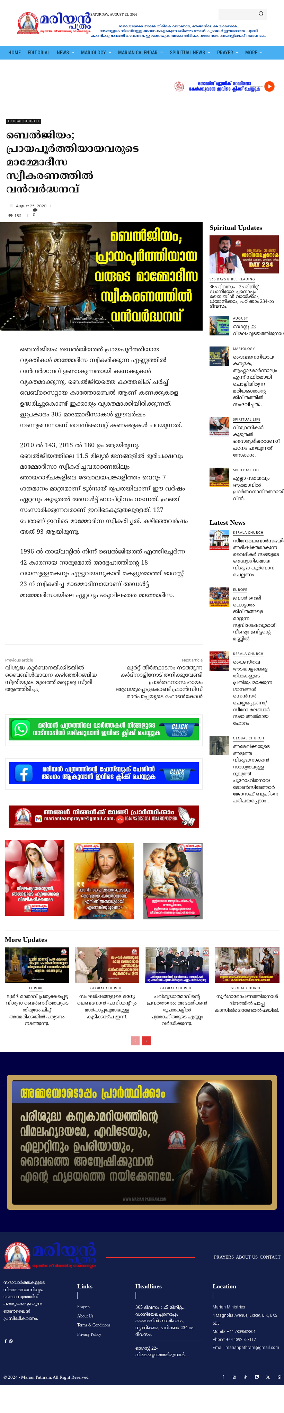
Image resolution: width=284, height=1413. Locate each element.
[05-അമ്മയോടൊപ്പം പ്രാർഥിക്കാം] (142, 1142)
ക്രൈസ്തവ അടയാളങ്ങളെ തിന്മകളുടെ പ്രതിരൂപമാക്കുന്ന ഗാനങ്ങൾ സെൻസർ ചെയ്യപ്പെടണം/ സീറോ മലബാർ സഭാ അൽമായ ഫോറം (252, 692)
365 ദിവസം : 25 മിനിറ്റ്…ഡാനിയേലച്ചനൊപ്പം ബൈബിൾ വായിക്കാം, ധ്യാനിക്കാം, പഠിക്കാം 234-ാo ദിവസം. (242, 296)
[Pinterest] (83, 629)
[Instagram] (234, 1378)
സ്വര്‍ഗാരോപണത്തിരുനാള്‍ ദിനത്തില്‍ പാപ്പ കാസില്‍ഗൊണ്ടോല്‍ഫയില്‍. (247, 1003)
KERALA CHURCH (248, 532)
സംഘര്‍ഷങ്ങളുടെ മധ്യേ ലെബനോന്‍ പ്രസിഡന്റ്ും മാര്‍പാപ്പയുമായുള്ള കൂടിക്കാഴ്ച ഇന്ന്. (107, 1007)
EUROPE (240, 590)
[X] (67, 629)
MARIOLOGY (244, 349)
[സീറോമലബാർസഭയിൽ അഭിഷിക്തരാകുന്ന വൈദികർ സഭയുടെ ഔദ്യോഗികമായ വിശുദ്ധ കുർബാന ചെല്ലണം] (219, 540)
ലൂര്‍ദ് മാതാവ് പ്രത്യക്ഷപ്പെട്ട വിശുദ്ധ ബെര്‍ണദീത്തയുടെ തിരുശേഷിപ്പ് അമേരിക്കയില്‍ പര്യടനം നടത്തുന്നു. (37, 1010)
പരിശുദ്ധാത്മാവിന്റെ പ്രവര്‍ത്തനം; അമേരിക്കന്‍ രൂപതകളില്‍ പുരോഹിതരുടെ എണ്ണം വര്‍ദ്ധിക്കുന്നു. (177, 1010)
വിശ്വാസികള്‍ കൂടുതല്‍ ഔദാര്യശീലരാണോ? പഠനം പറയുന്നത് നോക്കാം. (257, 441)
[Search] (261, 14)
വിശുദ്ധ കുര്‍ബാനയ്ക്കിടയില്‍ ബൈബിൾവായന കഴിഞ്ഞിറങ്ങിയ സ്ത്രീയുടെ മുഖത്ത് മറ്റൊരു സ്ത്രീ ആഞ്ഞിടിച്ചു (51, 679)
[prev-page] (135, 1040)
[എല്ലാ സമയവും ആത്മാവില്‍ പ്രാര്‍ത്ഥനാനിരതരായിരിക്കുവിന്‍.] (219, 477)
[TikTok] (245, 1378)
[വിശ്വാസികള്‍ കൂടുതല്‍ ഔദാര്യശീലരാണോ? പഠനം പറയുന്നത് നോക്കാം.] (219, 426)
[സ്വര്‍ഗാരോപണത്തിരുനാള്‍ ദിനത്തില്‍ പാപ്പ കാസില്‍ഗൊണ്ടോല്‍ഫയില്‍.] (247, 965)
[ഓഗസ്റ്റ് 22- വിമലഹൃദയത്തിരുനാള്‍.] (219, 325)
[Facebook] (52, 629)
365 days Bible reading (232, 279)
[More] (144, 206)
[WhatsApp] (99, 629)
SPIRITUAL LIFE (246, 419)
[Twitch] (257, 1378)
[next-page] (146, 1040)
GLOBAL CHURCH (23, 121)
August (240, 318)
